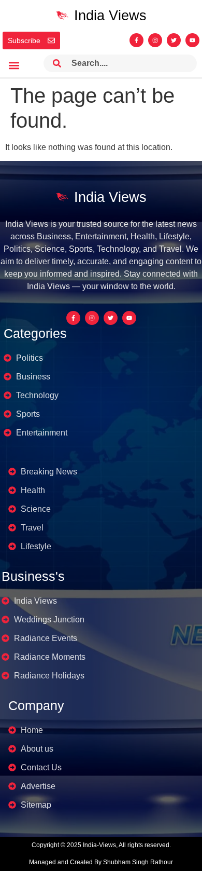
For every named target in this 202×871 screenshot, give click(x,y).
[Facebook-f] (136, 40)
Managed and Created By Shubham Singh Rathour (101, 862)
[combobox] (120, 63)
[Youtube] (192, 40)
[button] (13, 65)
